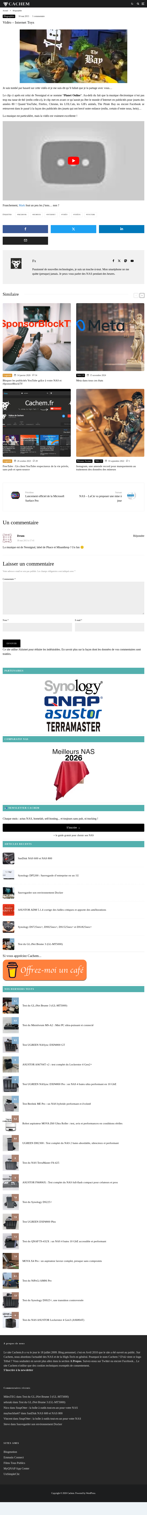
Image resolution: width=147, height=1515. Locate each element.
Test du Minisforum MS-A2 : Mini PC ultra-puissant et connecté (58, 1025)
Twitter (106, 1361)
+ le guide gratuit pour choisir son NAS (73, 835)
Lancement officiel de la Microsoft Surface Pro (44, 496)
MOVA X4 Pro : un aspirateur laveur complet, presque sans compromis (62, 1261)
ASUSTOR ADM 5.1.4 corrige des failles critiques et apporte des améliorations (62, 909)
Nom (6, 620)
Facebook (22, 214)
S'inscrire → (73, 827)
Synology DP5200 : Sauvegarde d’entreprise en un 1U (48, 875)
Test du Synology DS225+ (37, 1202)
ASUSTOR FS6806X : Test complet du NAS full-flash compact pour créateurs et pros (70, 1182)
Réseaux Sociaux (84, 461)
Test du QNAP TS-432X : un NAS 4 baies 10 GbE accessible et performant (64, 1241)
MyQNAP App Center (16, 1468)
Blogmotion (10, 1451)
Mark (22, 205)
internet (51, 214)
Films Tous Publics (14, 1462)
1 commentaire (38, 16)
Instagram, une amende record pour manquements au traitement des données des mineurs (106, 468)
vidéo (65, 214)
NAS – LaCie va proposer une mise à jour (100, 496)
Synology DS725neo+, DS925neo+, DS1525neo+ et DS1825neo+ (55, 927)
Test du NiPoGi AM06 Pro (37, 1280)
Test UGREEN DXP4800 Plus (39, 1221)
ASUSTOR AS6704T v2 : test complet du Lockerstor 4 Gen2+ (57, 1064)
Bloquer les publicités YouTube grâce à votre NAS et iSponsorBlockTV (32, 382)
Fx (34, 261)
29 (36, 461)
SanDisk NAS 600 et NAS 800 (35, 858)
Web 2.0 (80, 375)
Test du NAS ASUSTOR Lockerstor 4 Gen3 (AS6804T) (53, 1320)
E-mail (78, 620)
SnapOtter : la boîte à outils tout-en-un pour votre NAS (47, 1407)
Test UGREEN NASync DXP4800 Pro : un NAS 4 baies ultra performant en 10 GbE (69, 1084)
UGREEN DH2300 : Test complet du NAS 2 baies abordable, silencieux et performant (70, 1143)
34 (35, 375)
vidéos (77, 214)
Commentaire (9, 579)
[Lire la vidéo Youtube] (73, 160)
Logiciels (7, 375)
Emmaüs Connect (14, 1457)
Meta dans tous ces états (89, 380)
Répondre (138, 535)
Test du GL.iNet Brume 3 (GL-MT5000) (40, 944)
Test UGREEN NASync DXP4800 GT (43, 1044)
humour (37, 214)
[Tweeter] (73, 229)
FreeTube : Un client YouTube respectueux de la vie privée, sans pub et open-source (36, 468)
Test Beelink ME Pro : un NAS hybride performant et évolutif (56, 1103)
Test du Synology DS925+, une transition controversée (53, 1300)
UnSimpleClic (12, 1474)
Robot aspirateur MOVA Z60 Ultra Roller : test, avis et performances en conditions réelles (72, 1123)
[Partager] (25, 229)
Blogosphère (9, 16)
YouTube (91, 214)
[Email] (25, 241)
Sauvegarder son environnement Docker (40, 892)
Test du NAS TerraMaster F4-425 (40, 1162)
